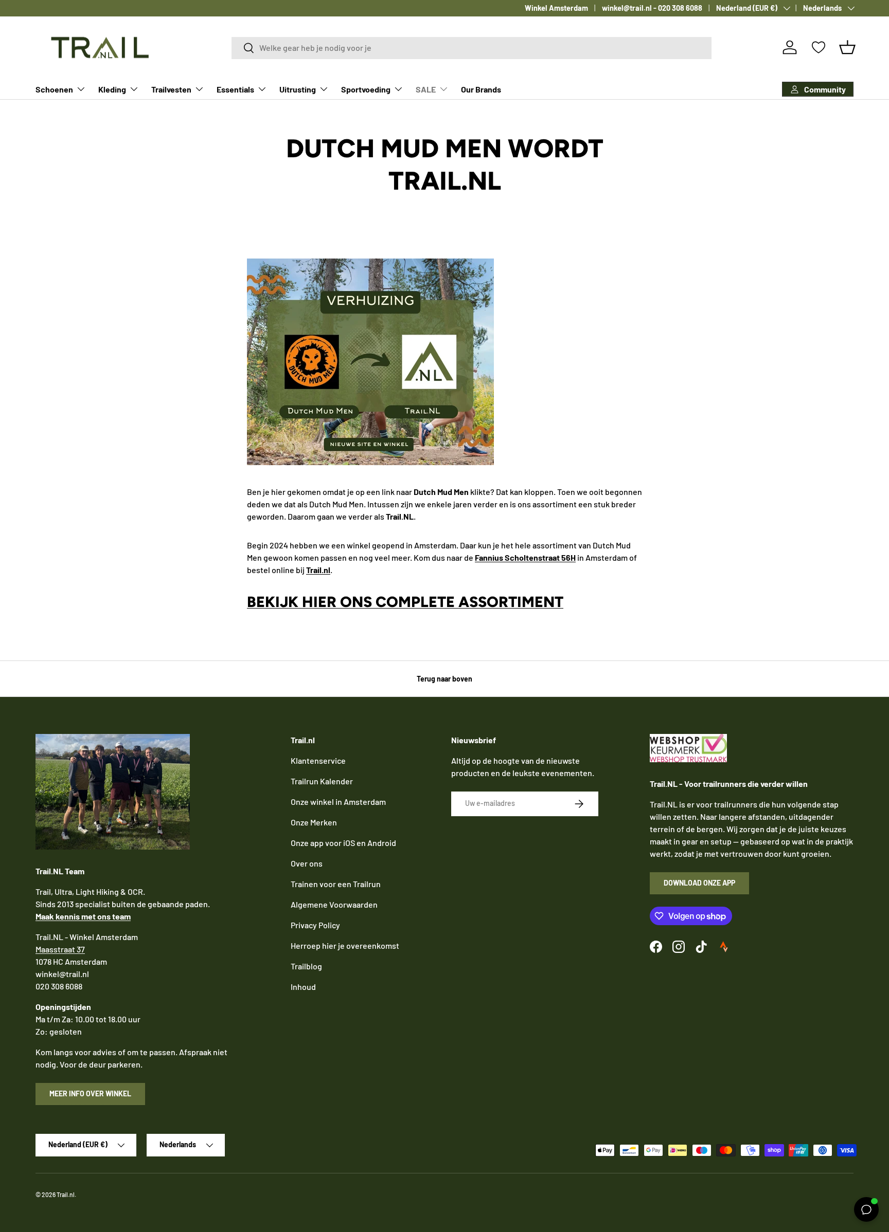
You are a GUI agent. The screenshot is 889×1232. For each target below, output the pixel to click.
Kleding (112, 89)
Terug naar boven (444, 678)
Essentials (235, 89)
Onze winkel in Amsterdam (338, 801)
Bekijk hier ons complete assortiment (405, 602)
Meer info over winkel (90, 1093)
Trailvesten (171, 89)
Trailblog (306, 966)
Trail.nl (66, 1194)
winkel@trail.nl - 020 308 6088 (652, 8)
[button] (847, 47)
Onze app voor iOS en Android (343, 843)
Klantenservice (318, 760)
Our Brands (481, 89)
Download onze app (699, 882)
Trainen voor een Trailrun (336, 884)
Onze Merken (314, 822)
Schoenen (54, 89)
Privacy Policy (315, 925)
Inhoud (303, 986)
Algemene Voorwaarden (334, 904)
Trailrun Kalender (322, 781)
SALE (426, 89)
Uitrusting (297, 89)
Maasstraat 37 (60, 949)
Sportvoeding (365, 89)
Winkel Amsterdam (556, 8)
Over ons (307, 863)
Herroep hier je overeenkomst (345, 945)
